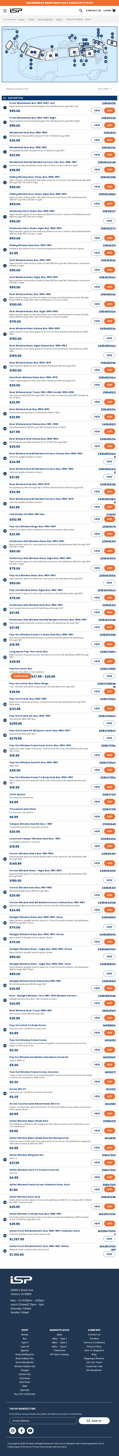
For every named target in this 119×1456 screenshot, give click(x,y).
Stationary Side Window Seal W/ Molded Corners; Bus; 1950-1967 (48, 619)
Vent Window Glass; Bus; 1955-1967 (30, 260)
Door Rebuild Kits (25, 1362)
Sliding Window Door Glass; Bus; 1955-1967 (34, 177)
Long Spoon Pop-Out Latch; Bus (28, 651)
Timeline (94, 1338)
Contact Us (93, 10)
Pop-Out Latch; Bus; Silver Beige (28, 683)
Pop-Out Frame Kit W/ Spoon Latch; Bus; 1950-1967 (39, 730)
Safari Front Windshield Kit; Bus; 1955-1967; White (39, 1246)
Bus (25, 1338)
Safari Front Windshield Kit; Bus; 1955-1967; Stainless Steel (44, 1231)
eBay (59, 1334)
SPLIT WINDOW (45, 19)
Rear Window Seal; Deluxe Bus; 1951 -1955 (33, 424)
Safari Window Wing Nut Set (26, 1155)
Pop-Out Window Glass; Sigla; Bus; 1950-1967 (36, 590)
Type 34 (24, 1346)
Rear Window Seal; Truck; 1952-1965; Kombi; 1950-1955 (41, 392)
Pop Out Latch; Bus (20, 668)
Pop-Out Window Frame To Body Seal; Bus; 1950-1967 (41, 777)
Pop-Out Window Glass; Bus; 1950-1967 (32, 575)
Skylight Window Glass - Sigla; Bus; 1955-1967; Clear (40, 964)
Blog (94, 1354)
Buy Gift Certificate (24, 1394)
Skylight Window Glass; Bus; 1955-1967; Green (36, 934)
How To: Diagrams (94, 1350)
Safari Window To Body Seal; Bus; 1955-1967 (35, 1214)
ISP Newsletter (94, 1370)
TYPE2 (31, 19)
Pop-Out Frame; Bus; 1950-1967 (28, 699)
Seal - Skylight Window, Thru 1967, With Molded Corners (43, 995)
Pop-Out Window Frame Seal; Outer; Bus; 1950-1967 (40, 745)
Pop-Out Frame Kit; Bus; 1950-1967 (30, 716)
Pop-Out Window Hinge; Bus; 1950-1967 (32, 526)
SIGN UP (96, 1421)
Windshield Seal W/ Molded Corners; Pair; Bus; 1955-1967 (43, 162)
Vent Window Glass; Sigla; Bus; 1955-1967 (33, 277)
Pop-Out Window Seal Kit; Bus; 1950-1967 (33, 762)
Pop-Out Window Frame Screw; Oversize (34, 1072)
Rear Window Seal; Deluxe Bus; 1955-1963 (33, 439)
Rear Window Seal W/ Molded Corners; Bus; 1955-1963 (41, 469)
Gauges (25, 1370)
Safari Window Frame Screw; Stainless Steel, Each (39, 1184)
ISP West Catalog (59, 1354)
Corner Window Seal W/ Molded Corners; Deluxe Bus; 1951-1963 (47, 902)
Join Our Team (94, 1362)
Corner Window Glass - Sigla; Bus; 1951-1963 (35, 870)
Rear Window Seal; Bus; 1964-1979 (29, 484)
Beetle (24, 1334)
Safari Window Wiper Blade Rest (28, 1121)
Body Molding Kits (24, 1354)
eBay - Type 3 (59, 1346)
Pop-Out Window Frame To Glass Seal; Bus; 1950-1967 (41, 634)
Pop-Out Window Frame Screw (28, 1040)
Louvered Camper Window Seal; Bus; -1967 (35, 838)
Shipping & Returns (94, 1358)
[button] (59, 89)
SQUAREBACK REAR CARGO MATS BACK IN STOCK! (59, 2)
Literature (25, 1378)
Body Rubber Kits (25, 1358)
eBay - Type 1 (59, 1338)
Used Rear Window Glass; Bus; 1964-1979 (33, 377)
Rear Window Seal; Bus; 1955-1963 (29, 409)
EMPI (24, 1386)
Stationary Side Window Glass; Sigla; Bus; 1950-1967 (40, 558)
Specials (24, 1390)
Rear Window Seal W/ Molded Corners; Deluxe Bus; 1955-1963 (45, 453)
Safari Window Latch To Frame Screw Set (34, 1170)
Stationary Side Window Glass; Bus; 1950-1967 (36, 541)
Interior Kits (25, 1374)
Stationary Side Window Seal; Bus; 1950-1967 (36, 605)
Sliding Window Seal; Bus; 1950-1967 (30, 245)
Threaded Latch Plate (22, 809)
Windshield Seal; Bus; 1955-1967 (28, 147)
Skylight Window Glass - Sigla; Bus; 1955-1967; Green (40, 949)
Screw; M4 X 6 (17, 1089)
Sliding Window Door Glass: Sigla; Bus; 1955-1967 (38, 194)
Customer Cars (94, 1366)
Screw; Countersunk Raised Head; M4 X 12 (34, 1103)
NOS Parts (25, 1382)
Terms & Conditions (94, 1342)
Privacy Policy (94, 1346)
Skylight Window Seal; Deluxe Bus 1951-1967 (35, 981)
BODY (59, 19)
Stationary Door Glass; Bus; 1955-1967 (32, 211)
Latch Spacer (17, 794)
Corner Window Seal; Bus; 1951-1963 (30, 887)
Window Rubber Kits (24, 1366)
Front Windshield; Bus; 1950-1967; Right (32, 118)
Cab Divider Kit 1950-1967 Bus (27, 514)
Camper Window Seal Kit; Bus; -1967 (31, 824)
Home (21, 19)
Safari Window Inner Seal (24, 1197)
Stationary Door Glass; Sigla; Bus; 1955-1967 (35, 228)
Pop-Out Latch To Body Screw (27, 1025)
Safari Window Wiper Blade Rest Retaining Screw (39, 1138)
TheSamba (59, 1350)
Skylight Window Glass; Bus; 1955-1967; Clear (36, 917)
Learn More (21, 676)
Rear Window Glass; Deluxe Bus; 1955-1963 (34, 328)
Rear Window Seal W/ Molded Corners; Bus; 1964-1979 (41, 499)
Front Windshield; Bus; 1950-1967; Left (32, 103)
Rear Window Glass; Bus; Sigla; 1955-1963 (33, 311)
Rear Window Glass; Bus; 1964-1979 (30, 362)
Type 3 (24, 1342)
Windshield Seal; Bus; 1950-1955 (28, 132)
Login (107, 10)
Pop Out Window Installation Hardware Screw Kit (38, 1057)
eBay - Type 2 (59, 1342)
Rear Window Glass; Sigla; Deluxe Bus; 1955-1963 (38, 345)
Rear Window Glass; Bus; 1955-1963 (30, 294)
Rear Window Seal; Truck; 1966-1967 (30, 1010)
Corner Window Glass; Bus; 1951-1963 (31, 853)
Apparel (25, 1350)
